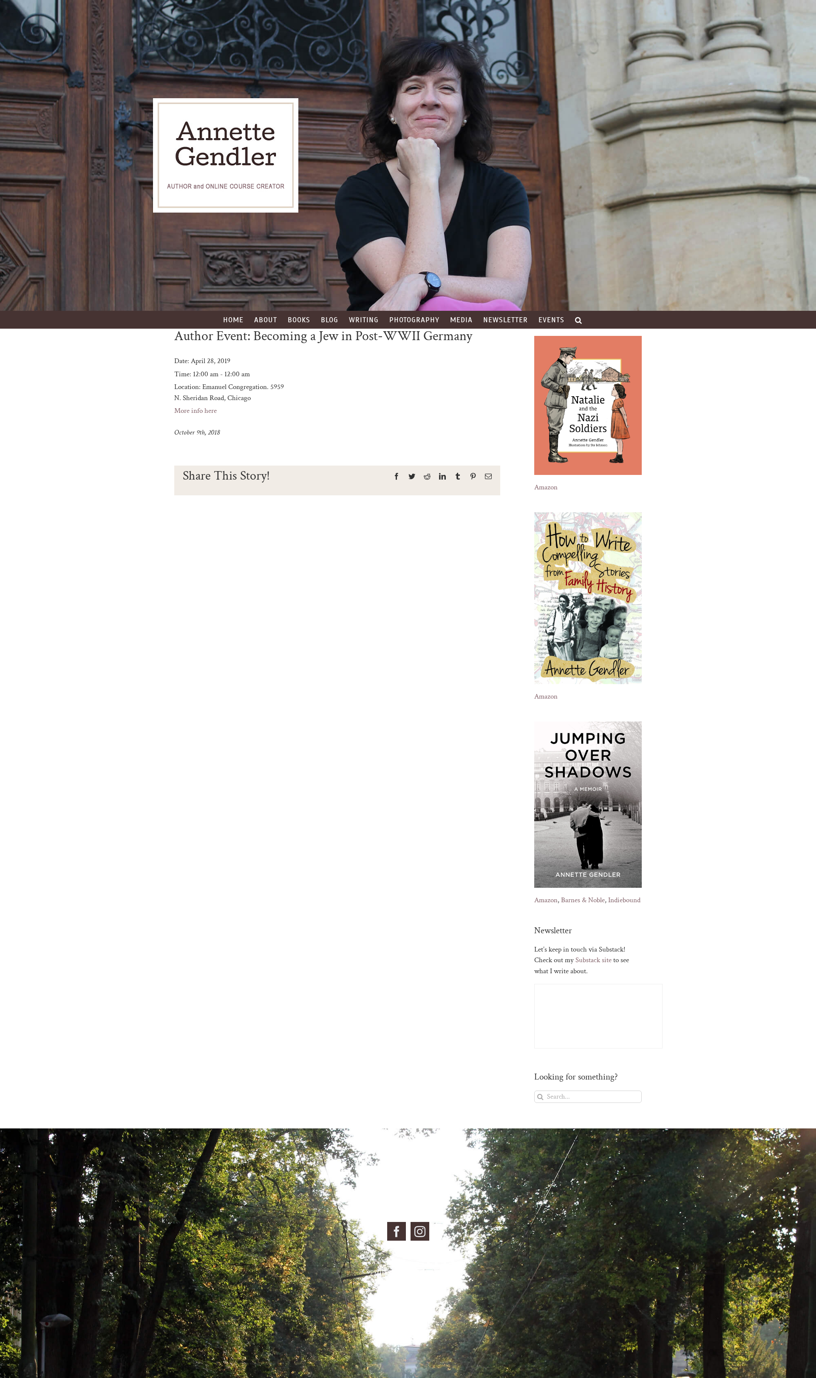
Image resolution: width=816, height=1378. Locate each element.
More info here (195, 410)
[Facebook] (396, 1231)
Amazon (546, 487)
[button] (578, 319)
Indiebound (624, 900)
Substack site (593, 960)
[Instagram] (420, 1231)
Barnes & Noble (583, 900)
